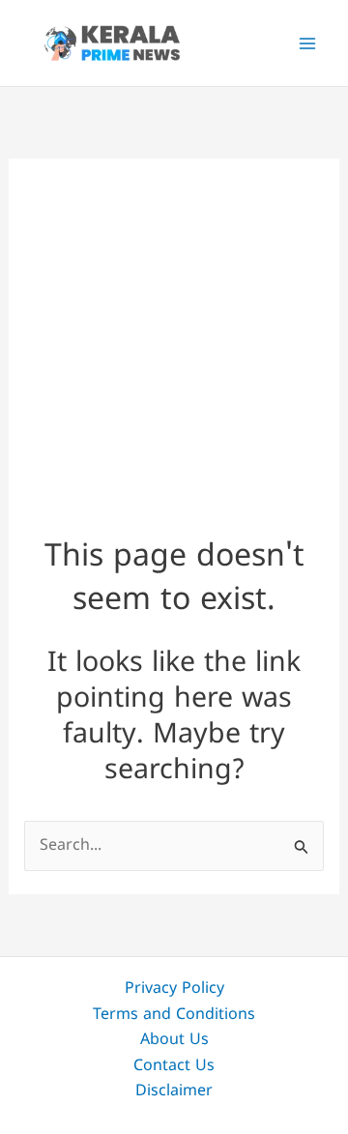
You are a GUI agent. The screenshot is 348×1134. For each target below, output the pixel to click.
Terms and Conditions (174, 1015)
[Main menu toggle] (307, 43)
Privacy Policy (174, 989)
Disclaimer (174, 1091)
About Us (174, 1040)
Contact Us (174, 1066)
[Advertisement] (174, 331)
